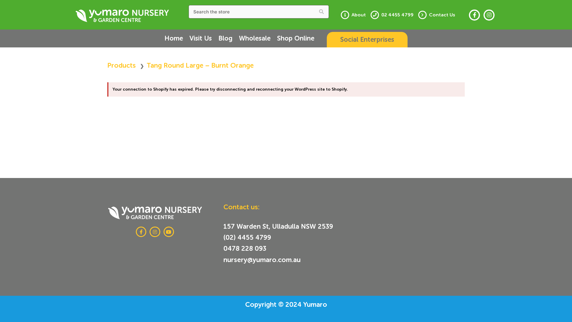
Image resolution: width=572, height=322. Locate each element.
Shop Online (295, 38)
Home (173, 38)
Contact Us (442, 15)
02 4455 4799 (397, 15)
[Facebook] (474, 15)
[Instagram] (489, 15)
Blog (225, 38)
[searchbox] (259, 11)
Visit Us (200, 38)
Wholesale (255, 38)
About (359, 15)
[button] (367, 39)
